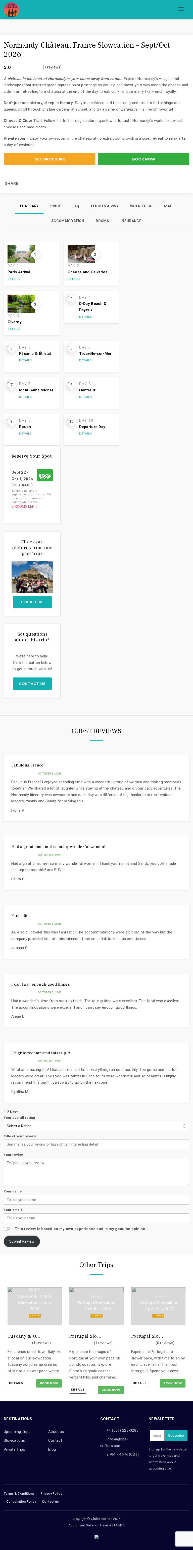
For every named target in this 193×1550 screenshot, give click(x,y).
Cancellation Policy (21, 1501)
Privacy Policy (51, 1493)
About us (56, 1431)
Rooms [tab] (102, 221)
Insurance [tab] (131, 221)
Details (14, 279)
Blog (52, 1449)
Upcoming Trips (17, 1431)
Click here (32, 602)
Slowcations (14, 1440)
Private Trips (14, 1449)
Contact (55, 1440)
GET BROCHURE (49, 159)
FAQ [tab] (75, 206)
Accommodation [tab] (67, 221)
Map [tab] (168, 206)
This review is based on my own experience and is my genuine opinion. (80, 1229)
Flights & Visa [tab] (105, 206)
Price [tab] (55, 206)
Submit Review (21, 1241)
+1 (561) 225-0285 (122, 1430)
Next (14, 1112)
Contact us (32, 683)
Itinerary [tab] (29, 206)
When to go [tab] (141, 206)
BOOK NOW (143, 159)
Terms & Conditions (19, 1493)
